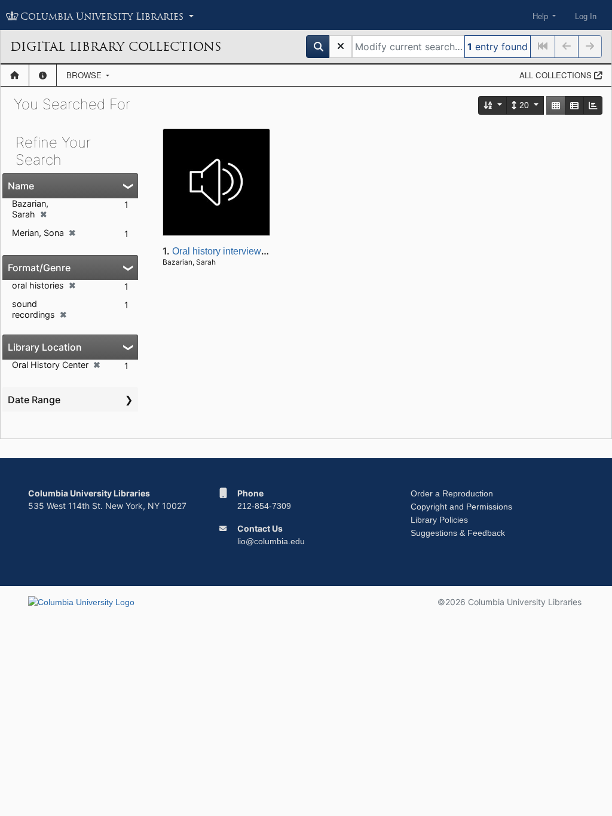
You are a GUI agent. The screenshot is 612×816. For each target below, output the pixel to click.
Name (21, 186)
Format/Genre (39, 268)
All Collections (556, 75)
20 (524, 105)
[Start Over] (340, 46)
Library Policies (439, 519)
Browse (85, 75)
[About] (42, 75)
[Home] (15, 75)
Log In (585, 16)
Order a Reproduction (452, 493)
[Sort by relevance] (493, 105)
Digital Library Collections (115, 46)
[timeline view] (592, 105)
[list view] (574, 105)
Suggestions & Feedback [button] (458, 533)
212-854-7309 (264, 506)
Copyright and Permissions (461, 506)
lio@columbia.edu (271, 541)
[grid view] (555, 105)
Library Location (45, 347)
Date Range (34, 400)
